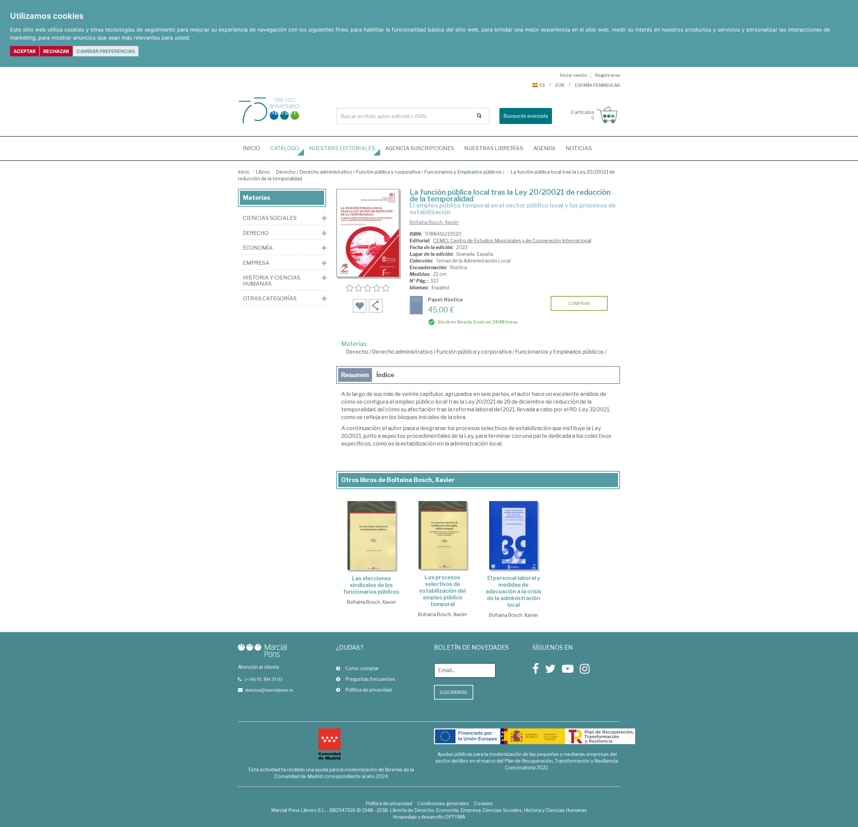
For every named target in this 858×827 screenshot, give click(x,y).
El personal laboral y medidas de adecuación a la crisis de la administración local (513, 591)
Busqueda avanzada (525, 116)
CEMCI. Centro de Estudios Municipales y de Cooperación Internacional (512, 240)
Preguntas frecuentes (370, 679)
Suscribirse (454, 692)
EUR (560, 85)
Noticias (579, 148)
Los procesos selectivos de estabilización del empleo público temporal (442, 590)
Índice (385, 374)
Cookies (483, 803)
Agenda (544, 148)
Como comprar (362, 668)
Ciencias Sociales (270, 218)
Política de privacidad (368, 690)
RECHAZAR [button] (56, 51)
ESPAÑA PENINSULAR (597, 85)
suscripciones (419, 148)
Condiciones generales (443, 803)
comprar (579, 303)
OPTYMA (455, 817)
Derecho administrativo (325, 172)
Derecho (286, 172)
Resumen (355, 374)
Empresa (256, 263)
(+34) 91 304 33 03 (263, 679)
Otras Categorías (270, 299)
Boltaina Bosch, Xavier (434, 222)
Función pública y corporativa (388, 172)
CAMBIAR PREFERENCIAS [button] (105, 51)
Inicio (254, 148)
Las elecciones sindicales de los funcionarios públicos (371, 585)
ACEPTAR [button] (24, 51)
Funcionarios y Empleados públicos (463, 172)
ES (542, 85)
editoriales (342, 148)
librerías (493, 148)
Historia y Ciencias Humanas (271, 281)
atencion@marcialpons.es (269, 690)
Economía (258, 248)
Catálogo (284, 148)
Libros (263, 172)
